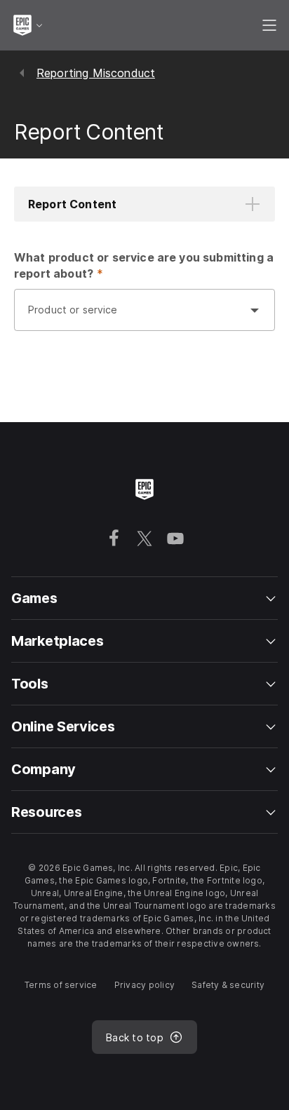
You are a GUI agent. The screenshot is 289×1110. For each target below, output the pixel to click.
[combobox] (130, 317)
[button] (144, 204)
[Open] (255, 310)
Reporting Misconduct (95, 73)
